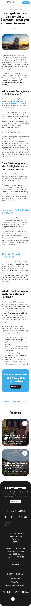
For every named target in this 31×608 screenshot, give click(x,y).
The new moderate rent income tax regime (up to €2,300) (15, 437)
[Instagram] (19, 517)
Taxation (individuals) (20, 441)
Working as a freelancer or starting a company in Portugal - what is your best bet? (15, 466)
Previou (6, 401)
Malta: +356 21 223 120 (15, 554)
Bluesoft (21, 574)
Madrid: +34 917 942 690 (15, 557)
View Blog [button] (16, 401)
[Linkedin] (12, 517)
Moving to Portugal (15, 536)
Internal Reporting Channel (15, 586)
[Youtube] (25, 517)
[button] (2, 2)
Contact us (26, 2)
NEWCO (16, 542)
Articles (20, 9)
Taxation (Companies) (9, 443)
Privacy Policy (15, 582)
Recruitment (15, 578)
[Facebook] (5, 517)
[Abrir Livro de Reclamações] (15, 599)
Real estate (18, 443)
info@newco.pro (15, 564)
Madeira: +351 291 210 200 (15, 548)
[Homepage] (9, 2)
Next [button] (25, 401)
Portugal (12, 441)
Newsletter (14, 501)
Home (10, 9)
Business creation (8, 473)
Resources (15, 9)
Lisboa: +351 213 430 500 (15, 551)
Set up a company (15, 533)
